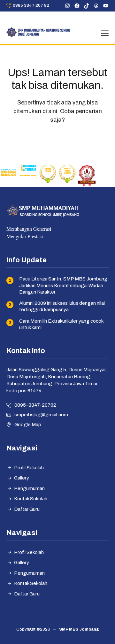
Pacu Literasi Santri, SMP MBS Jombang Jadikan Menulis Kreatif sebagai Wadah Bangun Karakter (63, 285)
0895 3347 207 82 (31, 5)
